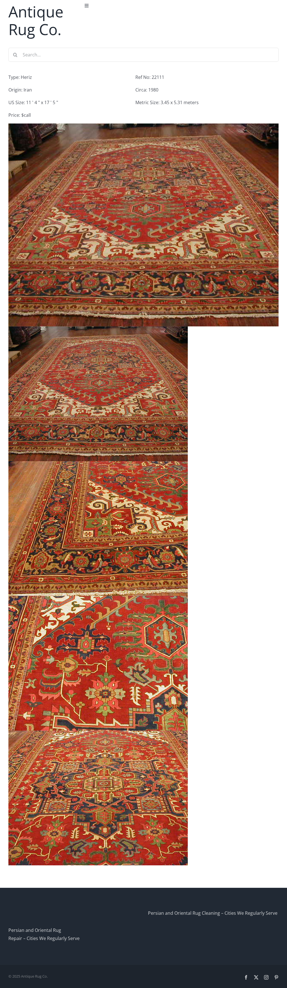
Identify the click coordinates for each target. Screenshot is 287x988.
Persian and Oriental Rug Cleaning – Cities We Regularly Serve (212, 913)
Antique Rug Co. (35, 20)
